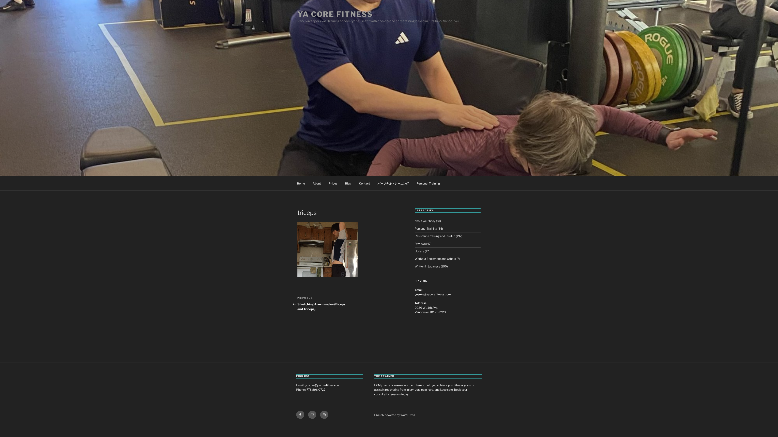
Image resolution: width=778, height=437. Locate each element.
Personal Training (428, 183)
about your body (425, 221)
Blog (348, 183)
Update (419, 251)
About (317, 183)
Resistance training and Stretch (435, 236)
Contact (364, 183)
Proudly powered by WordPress (394, 415)
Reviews (420, 243)
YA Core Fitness (335, 14)
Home (301, 183)
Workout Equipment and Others (435, 258)
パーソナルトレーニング (393, 183)
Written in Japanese (427, 266)
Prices (333, 183)
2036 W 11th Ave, (426, 307)
